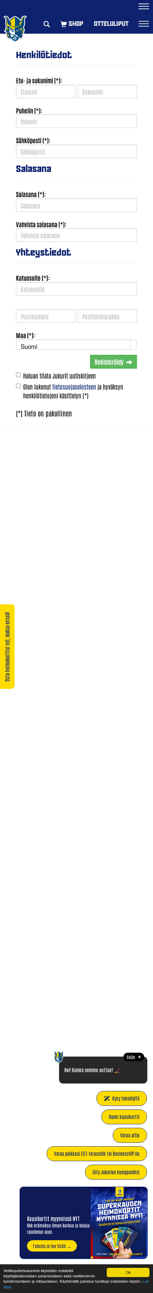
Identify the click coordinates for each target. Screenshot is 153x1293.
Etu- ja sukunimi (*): (39, 80)
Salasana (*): (31, 194)
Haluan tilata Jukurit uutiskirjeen (59, 375)
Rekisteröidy (109, 361)
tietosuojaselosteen (74, 386)
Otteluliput (111, 23)
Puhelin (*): (29, 110)
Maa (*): (25, 335)
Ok (128, 1272)
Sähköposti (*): (33, 140)
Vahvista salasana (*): (41, 224)
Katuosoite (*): (33, 277)
